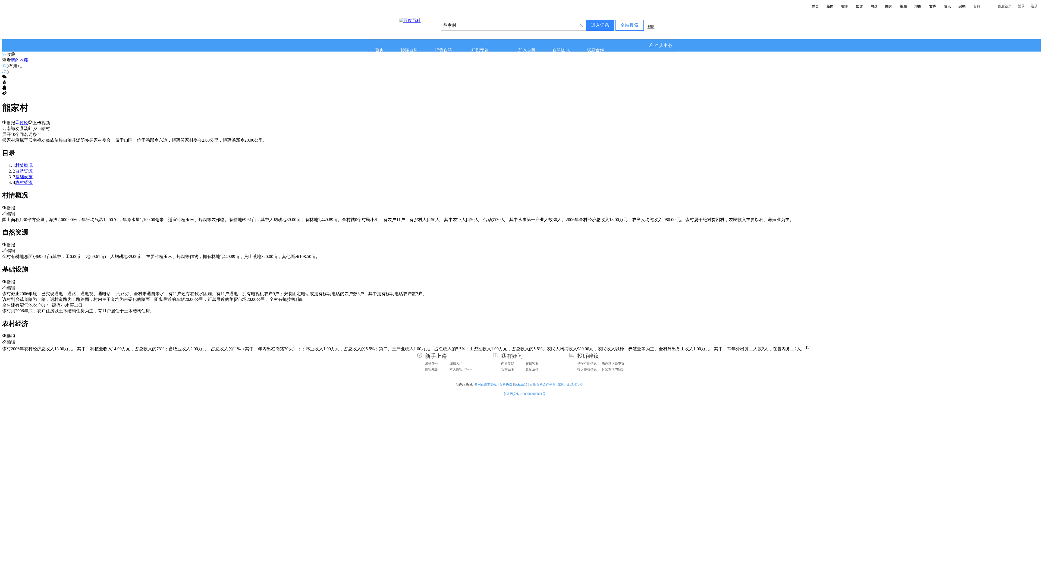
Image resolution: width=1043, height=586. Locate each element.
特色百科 (443, 49)
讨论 (24, 122)
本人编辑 (456, 369)
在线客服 (532, 363)
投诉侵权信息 (587, 369)
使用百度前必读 (485, 384)
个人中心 (663, 45)
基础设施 (24, 176)
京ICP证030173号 (570, 384)
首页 (379, 49)
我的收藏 (19, 60)
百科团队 (561, 49)
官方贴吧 (507, 369)
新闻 (830, 6)
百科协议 (505, 384)
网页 (815, 6)
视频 (903, 6)
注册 (1034, 6)
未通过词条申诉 (613, 363)
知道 (859, 6)
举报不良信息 (587, 363)
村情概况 (24, 165)
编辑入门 (456, 363)
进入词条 (600, 25)
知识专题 (480, 49)
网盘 (874, 6)
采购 (962, 6)
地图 (918, 6)
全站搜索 (629, 25)
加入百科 (527, 49)
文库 (932, 6)
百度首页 (1005, 6)
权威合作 (595, 49)
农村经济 (24, 182)
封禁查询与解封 (613, 369)
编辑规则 (431, 369)
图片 (888, 6)
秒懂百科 (409, 49)
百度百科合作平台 (543, 384)
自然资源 (24, 171)
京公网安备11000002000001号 (524, 394)
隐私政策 (520, 384)
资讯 (947, 6)
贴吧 (844, 6)
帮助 (651, 27)
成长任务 (431, 363)
